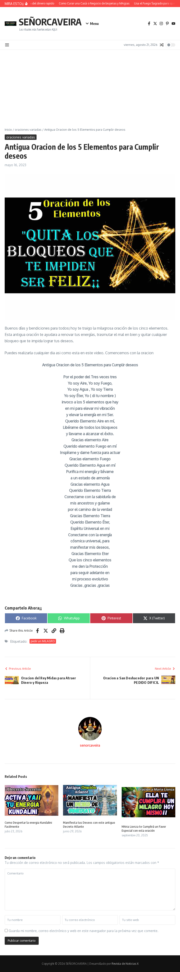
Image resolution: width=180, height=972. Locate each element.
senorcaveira (90, 745)
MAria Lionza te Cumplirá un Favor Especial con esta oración (144, 828)
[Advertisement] (90, 85)
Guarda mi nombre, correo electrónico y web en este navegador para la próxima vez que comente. (83, 931)
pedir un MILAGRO (43, 641)
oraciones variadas (28, 129)
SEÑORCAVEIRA (50, 22)
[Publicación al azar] (162, 45)
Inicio (8, 129)
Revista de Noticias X (125, 963)
